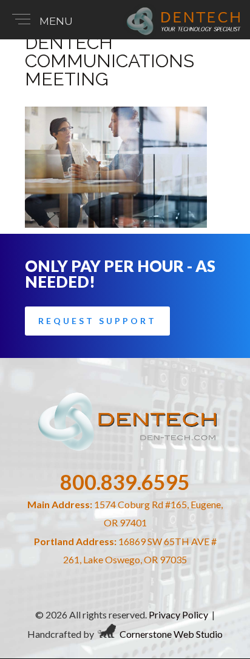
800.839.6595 (125, 481)
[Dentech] (182, 35)
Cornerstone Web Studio (171, 634)
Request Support (97, 321)
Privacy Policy (178, 614)
